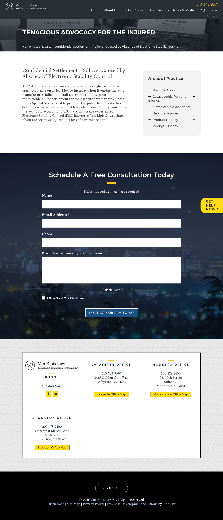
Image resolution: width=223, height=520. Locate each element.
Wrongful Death (165, 126)
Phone (47, 234)
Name (47, 196)
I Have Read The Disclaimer (67, 298)
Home (95, 10)
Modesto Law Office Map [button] (170, 394)
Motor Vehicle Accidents (172, 107)
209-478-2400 (171, 373)
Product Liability (165, 120)
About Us (111, 10)
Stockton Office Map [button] (52, 447)
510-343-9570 (208, 4)
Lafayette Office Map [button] (111, 394)
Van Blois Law (101, 500)
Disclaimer (111, 290)
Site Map (73, 504)
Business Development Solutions (132, 504)
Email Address (55, 215)
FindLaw (169, 504)
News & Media (184, 10)
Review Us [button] (111, 488)
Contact (211, 16)
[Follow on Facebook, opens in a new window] (48, 394)
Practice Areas (132, 10)
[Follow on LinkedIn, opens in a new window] (55, 394)
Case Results (159, 10)
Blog (213, 10)
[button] (219, 494)
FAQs (203, 10)
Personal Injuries (166, 113)
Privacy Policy (93, 504)
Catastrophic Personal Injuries (167, 99)
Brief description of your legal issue (72, 253)
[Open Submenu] (194, 97)
